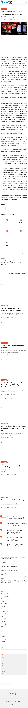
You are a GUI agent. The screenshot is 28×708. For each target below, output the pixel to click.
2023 (3, 660)
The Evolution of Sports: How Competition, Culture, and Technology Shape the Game (15, 532)
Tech (2, 639)
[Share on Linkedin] (15, 208)
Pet (2, 626)
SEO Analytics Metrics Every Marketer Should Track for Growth (16, 524)
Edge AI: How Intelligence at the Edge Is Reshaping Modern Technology (13, 581)
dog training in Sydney (6, 683)
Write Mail (14, 704)
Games (3, 614)
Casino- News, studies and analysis (13, 500)
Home (2, 619)
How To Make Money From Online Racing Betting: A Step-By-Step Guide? (12, 385)
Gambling (4, 8)
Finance (3, 606)
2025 (3, 655)
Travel (2, 641)
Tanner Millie (6, 317)
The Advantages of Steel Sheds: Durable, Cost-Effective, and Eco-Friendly (12, 263)
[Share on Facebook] (2, 208)
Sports (2, 636)
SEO (2, 631)
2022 (3, 663)
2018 (3, 674)
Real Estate (4, 629)
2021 (3, 666)
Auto (2, 591)
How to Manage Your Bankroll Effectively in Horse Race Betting (12, 309)
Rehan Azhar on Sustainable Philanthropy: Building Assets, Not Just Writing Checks (16, 539)
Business (3, 594)
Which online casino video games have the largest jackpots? (12, 466)
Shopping (3, 634)
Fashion (3, 601)
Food (2, 609)
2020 (3, 668)
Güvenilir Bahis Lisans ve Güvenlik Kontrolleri (12, 347)
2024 (3, 658)
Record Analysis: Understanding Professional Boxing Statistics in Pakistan (15, 518)
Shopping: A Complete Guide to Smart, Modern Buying (15, 545)
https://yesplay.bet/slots (9, 85)
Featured (3, 604)
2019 (3, 671)
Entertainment (4, 599)
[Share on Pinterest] (11, 208)
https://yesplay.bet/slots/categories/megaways (13, 141)
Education (3, 596)
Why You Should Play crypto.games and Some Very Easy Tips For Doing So (13, 428)
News (2, 624)
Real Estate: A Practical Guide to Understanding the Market (14, 577)
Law (2, 621)
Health (2, 616)
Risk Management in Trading (17, 273)
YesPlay (9, 61)
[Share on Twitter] (7, 208)
